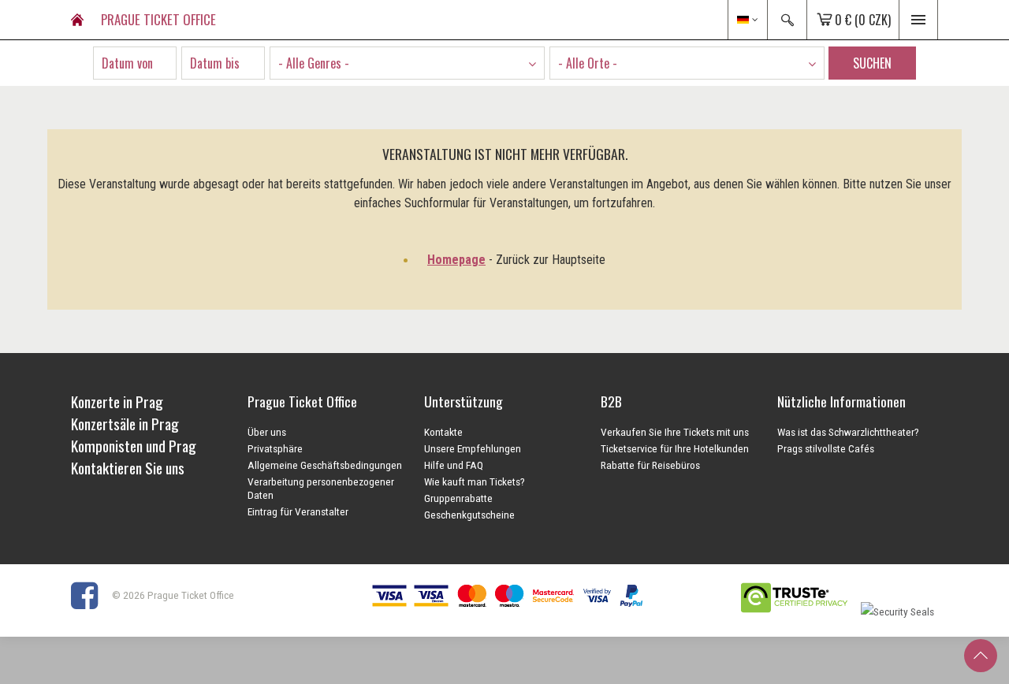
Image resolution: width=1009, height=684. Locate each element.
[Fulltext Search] (786, 19)
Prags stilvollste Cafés (825, 448)
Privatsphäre (275, 448)
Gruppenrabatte (458, 498)
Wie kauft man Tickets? (474, 481)
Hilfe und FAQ (453, 465)
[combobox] (407, 63)
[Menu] (918, 19)
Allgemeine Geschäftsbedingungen (325, 465)
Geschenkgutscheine (469, 514)
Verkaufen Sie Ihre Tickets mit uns (675, 432)
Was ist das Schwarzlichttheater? (848, 432)
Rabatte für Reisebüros (650, 465)
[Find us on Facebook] (90, 595)
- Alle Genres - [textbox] (313, 63)
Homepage (456, 259)
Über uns (267, 432)
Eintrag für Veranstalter (298, 511)
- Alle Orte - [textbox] (587, 63)
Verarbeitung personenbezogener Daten (321, 488)
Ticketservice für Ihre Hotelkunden (675, 448)
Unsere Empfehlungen (472, 448)
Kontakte (443, 432)
